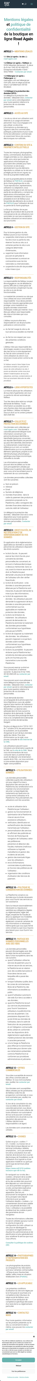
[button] (34, 1337)
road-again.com (10, 59)
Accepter (18, 1360)
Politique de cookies (12, 1377)
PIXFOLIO (19, 181)
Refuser (18, 1366)
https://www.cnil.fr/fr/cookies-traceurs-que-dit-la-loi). (18, 1169)
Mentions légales (24, 1377)
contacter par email (14, 1099)
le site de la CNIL (20, 750)
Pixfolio (23, 1277)
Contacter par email (23, 72)
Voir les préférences (18, 1371)
